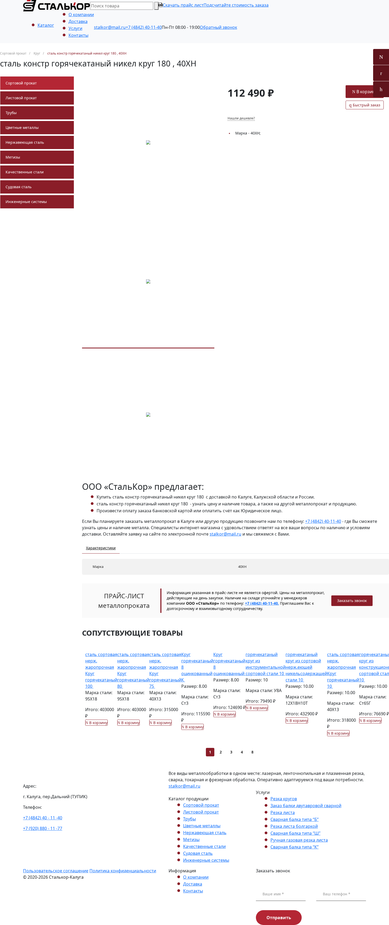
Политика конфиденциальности (122, 871)
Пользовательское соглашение (55, 871)
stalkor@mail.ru (110, 27)
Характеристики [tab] (101, 547)
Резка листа (282, 812)
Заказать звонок (352, 600)
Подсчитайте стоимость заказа (236, 5)
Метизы (13, 157)
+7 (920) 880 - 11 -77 (42, 828)
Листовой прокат (21, 97)
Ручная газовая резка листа (299, 840)
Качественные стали (25, 171)
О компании (81, 14)
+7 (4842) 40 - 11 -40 (42, 818)
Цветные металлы (22, 127)
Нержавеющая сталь (25, 142)
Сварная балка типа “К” (294, 847)
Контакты (78, 35)
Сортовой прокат (21, 83)
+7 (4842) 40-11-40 (144, 27)
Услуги (75, 28)
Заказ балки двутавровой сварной (305, 806)
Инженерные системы (26, 201)
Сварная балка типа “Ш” (295, 833)
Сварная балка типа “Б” (294, 819)
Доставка (78, 21)
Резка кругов (283, 799)
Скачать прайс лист (183, 5)
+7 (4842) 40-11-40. (262, 603)
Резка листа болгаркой (294, 826)
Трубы (11, 112)
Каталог (46, 25)
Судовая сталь (18, 186)
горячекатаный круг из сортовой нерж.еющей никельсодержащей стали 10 (306, 667)
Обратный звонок (218, 27)
